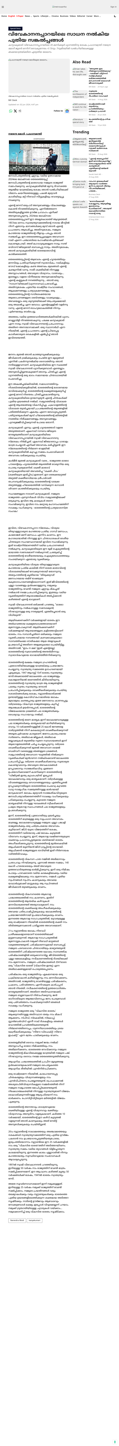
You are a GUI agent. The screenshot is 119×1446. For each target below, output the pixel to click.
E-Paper (20, 16)
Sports (36, 16)
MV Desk (12, 100)
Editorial (81, 16)
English (11, 16)
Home (4, 16)
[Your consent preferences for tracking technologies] (115, 1442)
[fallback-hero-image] (80, 72)
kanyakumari (34, 1220)
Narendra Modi (17, 1220)
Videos (73, 16)
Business (64, 16)
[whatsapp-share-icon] (11, 112)
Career (89, 16)
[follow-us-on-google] (67, 111)
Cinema (55, 16)
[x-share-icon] (15, 112)
